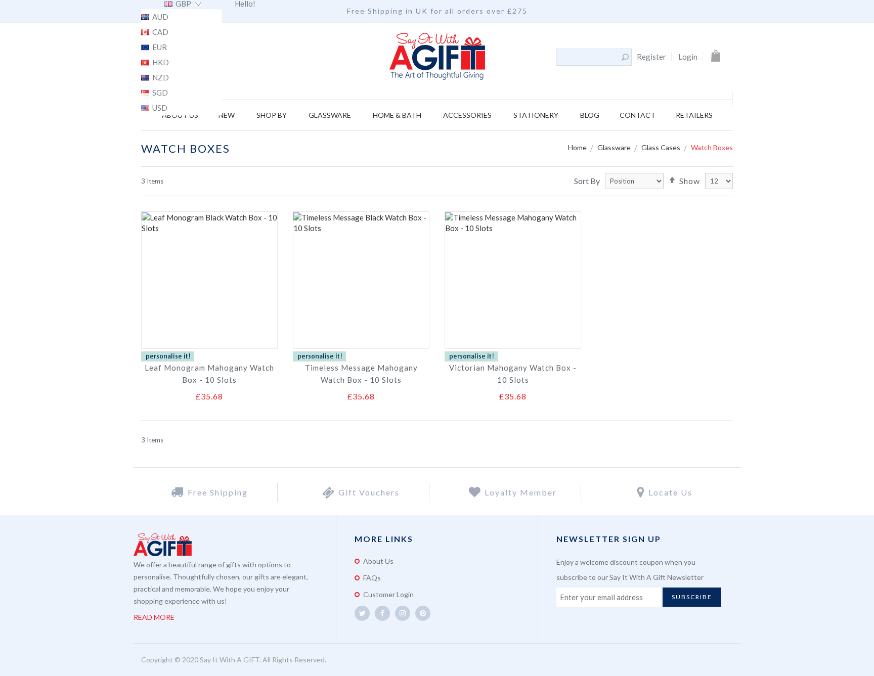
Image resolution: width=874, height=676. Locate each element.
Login (687, 56)
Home (578, 147)
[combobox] (588, 57)
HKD (160, 62)
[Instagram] (402, 613)
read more (154, 617)
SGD (159, 93)
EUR (159, 47)
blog (589, 115)
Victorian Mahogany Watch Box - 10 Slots (513, 373)
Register (651, 56)
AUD (159, 17)
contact (638, 115)
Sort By (587, 181)
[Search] (625, 57)
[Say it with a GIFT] (437, 57)
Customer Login (388, 594)
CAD (159, 32)
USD (159, 108)
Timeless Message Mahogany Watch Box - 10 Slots (361, 373)
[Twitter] (362, 613)
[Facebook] (382, 613)
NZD (160, 77)
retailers (694, 115)
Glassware (614, 147)
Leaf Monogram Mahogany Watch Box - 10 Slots (209, 373)
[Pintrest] (422, 613)
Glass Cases (661, 147)
